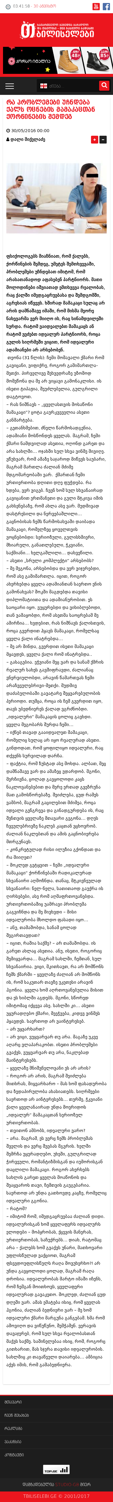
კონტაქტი (14, 1455)
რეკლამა (13, 1429)
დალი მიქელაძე (28, 139)
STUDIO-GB (67, 1485)
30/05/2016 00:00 (30, 130)
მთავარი (13, 1402)
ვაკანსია (13, 1442)
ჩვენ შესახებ (17, 1416)
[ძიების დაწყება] (104, 86)
